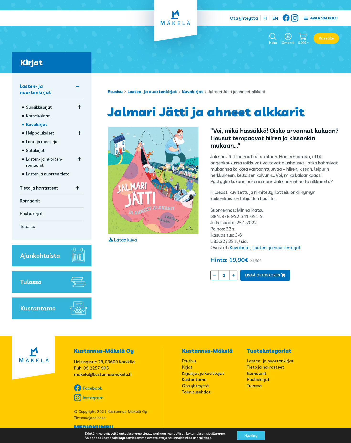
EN (275, 18)
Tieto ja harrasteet (39, 188)
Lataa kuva (125, 240)
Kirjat (31, 62)
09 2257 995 (96, 368)
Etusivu (115, 91)
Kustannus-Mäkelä (207, 351)
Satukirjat (35, 150)
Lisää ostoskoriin (262, 275)
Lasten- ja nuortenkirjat (152, 91)
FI (265, 18)
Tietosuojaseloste (90, 417)
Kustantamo (38, 308)
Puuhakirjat (31, 213)
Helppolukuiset (40, 132)
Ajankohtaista (40, 255)
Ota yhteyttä (244, 18)
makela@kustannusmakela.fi (102, 374)
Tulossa (27, 226)
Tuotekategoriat (269, 351)
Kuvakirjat (192, 91)
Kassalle (326, 38)
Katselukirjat (38, 115)
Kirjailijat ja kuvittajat (203, 373)
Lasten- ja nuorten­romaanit (44, 162)
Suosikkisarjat (39, 107)
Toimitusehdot (196, 392)
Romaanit (30, 201)
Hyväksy (251, 435)
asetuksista (202, 438)
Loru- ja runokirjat (42, 141)
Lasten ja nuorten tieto (47, 173)
